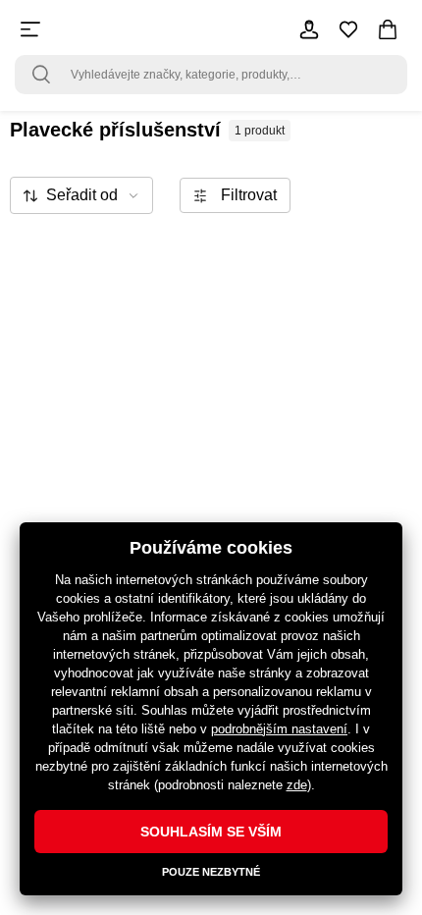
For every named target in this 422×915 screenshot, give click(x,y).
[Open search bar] (41, 74)
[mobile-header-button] (309, 29)
